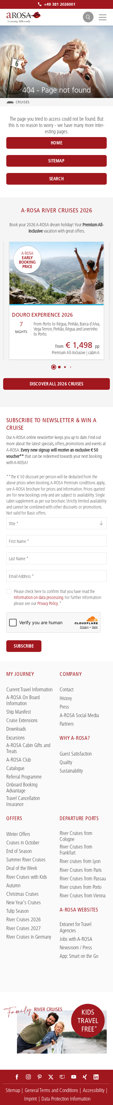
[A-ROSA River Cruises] (23, 17)
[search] (88, 17)
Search (56, 178)
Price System (53, 349)
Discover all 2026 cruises (56, 384)
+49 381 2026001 (59, 4)
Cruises (23, 102)
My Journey (20, 674)
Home (56, 143)
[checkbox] (8, 591)
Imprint (30, 1099)
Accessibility (94, 1090)
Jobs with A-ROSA (76, 939)
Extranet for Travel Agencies (75, 927)
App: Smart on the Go (79, 956)
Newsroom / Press (76, 948)
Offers (14, 818)
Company (71, 674)
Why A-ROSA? (75, 738)
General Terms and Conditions (51, 1090)
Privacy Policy (47, 603)
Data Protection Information (65, 1099)
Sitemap (56, 161)
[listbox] (56, 523)
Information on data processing (38, 597)
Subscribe (24, 646)
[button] (53, 367)
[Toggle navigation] (102, 17)
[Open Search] (88, 17)
